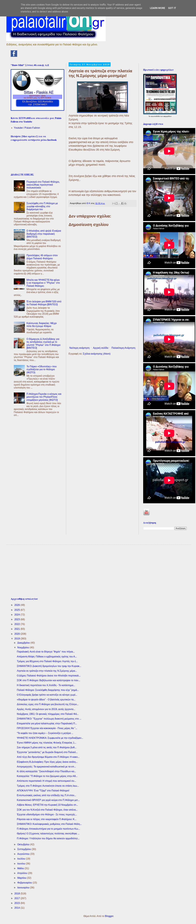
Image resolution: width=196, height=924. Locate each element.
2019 (17, 638)
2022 (17, 624)
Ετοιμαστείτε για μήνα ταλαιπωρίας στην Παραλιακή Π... (47, 723)
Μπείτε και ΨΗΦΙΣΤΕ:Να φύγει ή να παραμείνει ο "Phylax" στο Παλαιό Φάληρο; (43, 283)
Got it (172, 8)
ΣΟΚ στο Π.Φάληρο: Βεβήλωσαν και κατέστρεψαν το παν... (48, 680)
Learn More (157, 8)
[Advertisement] (102, 319)
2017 (17, 898)
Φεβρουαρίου (25, 882)
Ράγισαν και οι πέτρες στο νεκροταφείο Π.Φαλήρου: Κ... (46, 819)
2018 (17, 893)
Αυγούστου (23, 854)
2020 (17, 634)
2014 (17, 908)
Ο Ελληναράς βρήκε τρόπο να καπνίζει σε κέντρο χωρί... (47, 694)
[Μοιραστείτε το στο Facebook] (122, 203)
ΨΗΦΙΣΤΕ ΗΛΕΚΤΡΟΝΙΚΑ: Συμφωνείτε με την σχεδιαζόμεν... (50, 738)
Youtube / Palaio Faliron (27, 127)
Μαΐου (21, 868)
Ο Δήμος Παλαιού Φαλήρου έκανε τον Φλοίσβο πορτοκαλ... (49, 675)
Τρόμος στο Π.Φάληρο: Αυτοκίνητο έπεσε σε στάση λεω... (48, 785)
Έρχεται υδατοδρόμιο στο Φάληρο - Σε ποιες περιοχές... (47, 814)
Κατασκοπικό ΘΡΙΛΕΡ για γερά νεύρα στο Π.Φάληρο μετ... (48, 800)
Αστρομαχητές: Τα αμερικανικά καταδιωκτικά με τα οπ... (46, 766)
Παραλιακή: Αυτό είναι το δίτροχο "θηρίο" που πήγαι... (46, 651)
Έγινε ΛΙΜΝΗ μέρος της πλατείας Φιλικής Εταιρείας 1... (46, 742)
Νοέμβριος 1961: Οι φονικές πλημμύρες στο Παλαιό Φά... (48, 714)
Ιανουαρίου (23, 887)
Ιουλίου (21, 858)
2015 (17, 903)
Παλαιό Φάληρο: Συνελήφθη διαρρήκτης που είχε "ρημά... (48, 690)
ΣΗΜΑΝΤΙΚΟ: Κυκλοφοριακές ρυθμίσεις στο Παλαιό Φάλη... (49, 824)
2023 (17, 619)
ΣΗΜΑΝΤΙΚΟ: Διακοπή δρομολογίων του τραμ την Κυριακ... (49, 666)
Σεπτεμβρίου (24, 849)
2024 (17, 614)
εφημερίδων (167, 116)
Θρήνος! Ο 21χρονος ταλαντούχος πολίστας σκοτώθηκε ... (48, 833)
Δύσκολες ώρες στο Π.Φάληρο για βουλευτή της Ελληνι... (48, 704)
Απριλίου (22, 873)
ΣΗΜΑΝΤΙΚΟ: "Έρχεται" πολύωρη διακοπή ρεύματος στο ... (49, 718)
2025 (17, 610)
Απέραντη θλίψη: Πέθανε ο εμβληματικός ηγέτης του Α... (47, 656)
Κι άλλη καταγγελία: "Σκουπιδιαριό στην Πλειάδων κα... (46, 771)
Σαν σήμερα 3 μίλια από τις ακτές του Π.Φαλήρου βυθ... (46, 747)
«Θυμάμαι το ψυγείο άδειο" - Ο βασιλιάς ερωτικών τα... (46, 699)
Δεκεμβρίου (23, 642)
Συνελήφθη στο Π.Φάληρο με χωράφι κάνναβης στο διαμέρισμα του (42, 206)
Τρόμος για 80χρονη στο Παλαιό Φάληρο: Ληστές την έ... (47, 661)
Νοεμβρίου (23, 647)
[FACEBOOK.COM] (14, 56)
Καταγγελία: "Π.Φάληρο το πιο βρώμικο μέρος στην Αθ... (47, 776)
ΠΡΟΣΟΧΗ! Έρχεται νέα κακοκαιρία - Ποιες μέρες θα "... (47, 728)
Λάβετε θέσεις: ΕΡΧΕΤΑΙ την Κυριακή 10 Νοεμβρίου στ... (47, 805)
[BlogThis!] (116, 203)
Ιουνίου (21, 863)
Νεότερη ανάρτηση (79, 348)
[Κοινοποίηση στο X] (119, 203)
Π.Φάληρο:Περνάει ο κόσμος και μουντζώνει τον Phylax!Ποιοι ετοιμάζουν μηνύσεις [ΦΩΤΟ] (43, 397)
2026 (17, 605)
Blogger (109, 916)
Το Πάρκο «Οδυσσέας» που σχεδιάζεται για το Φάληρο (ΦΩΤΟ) (41, 369)
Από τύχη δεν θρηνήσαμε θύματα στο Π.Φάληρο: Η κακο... (48, 757)
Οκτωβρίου (23, 844)
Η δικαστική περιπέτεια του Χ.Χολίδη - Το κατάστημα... (46, 685)
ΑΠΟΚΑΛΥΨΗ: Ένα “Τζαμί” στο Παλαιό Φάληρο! (43, 790)
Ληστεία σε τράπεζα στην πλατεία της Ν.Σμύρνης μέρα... (47, 671)
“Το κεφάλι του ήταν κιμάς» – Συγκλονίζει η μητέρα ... (45, 733)
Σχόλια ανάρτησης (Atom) (96, 353)
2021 (17, 629)
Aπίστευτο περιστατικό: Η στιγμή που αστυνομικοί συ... (46, 781)
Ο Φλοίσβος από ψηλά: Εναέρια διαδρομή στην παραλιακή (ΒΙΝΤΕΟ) (43, 233)
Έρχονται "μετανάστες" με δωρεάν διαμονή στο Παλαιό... (47, 752)
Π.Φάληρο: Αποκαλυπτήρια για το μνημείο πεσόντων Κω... (48, 828)
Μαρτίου (22, 878)
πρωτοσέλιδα (155, 116)
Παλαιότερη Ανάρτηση (123, 348)
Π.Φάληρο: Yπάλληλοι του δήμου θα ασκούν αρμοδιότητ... (48, 838)
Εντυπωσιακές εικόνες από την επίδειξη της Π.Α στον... (46, 795)
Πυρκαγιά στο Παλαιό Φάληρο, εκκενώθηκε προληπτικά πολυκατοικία (43, 185)
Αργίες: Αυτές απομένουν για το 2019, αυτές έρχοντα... (46, 709)
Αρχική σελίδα (100, 348)
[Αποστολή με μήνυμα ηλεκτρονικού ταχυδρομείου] (113, 203)
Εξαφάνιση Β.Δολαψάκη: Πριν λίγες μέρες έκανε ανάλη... (47, 762)
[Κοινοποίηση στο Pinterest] (125, 203)
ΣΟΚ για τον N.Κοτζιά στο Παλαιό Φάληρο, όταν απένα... (47, 809)
